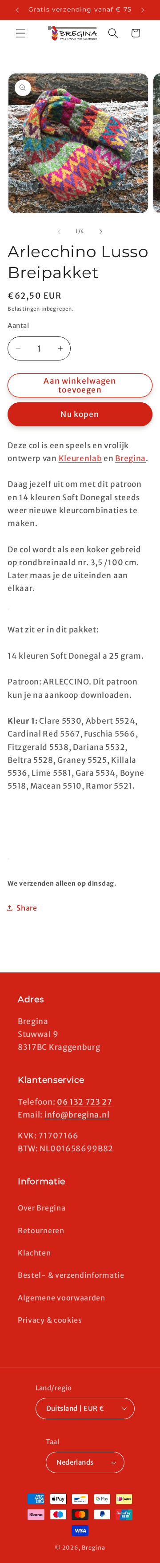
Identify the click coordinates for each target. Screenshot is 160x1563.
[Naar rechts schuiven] (101, 231)
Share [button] (26, 907)
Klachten (34, 1252)
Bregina (130, 458)
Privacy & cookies (50, 1320)
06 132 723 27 (84, 1102)
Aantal (18, 325)
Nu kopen (79, 414)
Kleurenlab (80, 458)
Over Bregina (41, 1207)
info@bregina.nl (76, 1115)
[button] (20, 33)
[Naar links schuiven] (59, 231)
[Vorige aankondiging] (17, 10)
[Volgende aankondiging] (142, 10)
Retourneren (41, 1230)
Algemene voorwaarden (61, 1297)
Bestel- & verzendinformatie (71, 1275)
